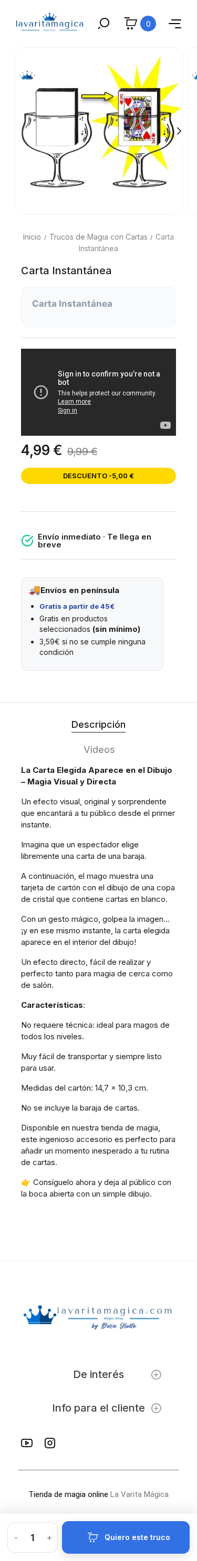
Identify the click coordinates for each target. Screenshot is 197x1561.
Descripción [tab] (98, 724)
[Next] (178, 130)
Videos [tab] (99, 749)
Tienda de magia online (68, 1494)
